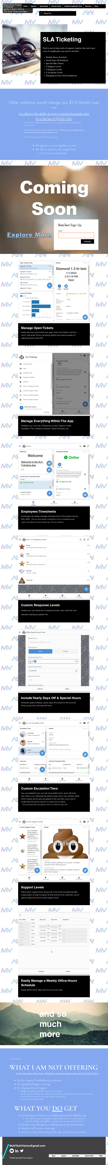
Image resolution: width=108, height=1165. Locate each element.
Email (60, 231)
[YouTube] (11, 1151)
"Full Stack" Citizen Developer (15, 11)
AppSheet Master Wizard (13, 9)
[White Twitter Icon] (22, 1151)
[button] (56, 6)
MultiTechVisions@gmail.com (27, 1145)
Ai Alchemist (8, 7)
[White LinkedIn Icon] (17, 1151)
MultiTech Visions (13, 5)
